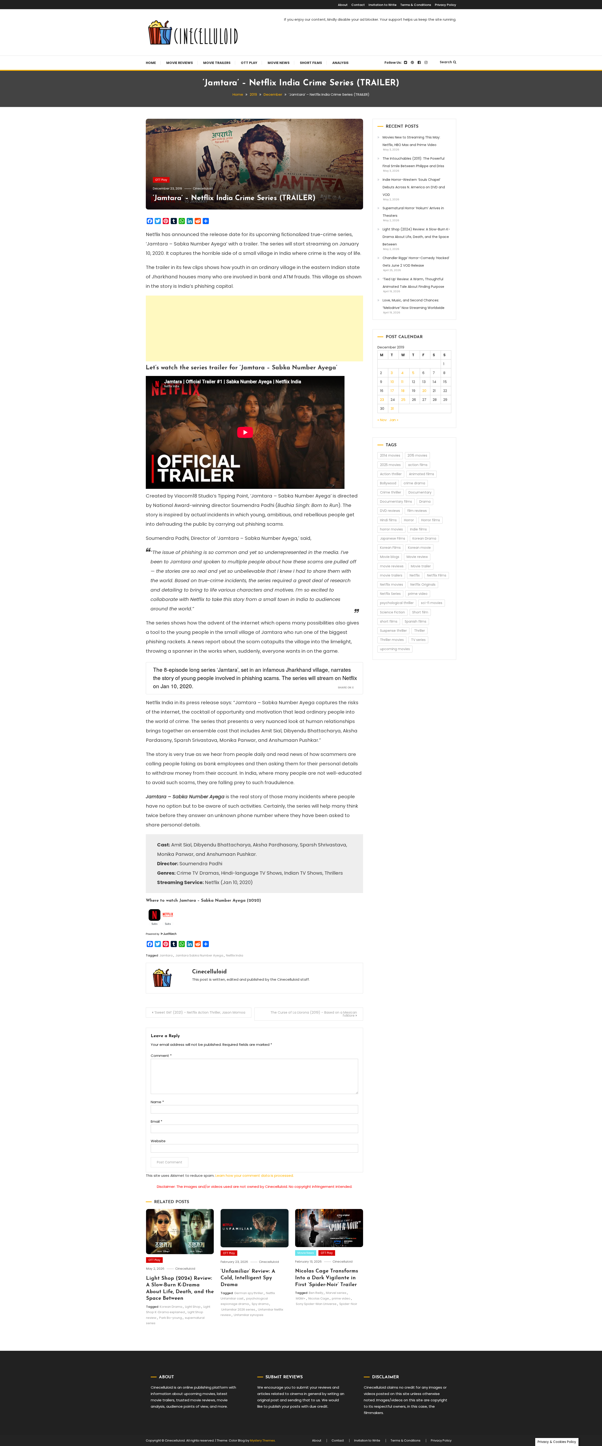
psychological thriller (397, 603)
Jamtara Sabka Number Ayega (199, 955)
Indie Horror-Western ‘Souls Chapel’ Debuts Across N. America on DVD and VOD (414, 187)
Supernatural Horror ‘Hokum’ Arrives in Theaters (413, 212)
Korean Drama (171, 1306)
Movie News (278, 62)
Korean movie (419, 547)
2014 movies (390, 455)
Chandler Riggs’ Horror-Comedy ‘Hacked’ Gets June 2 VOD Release (416, 262)
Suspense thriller (393, 630)
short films (388, 621)
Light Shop (193, 1306)
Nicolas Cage (318, 1298)
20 (424, 390)
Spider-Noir (348, 1304)
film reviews (417, 510)
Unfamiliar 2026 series (238, 1309)
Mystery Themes (262, 1440)
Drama (425, 501)
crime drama (414, 483)
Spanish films (415, 621)
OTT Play (249, 62)
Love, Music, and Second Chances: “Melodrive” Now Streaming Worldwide (413, 304)
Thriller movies (392, 639)
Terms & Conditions (415, 5)
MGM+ (300, 1298)
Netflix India (234, 955)
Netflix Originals (423, 584)
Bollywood (388, 483)
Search (446, 62)
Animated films (421, 474)
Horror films (430, 520)
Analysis (340, 62)
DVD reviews (390, 510)
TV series (418, 639)
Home (151, 62)
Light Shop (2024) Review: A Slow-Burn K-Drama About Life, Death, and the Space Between (416, 237)
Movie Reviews (179, 62)
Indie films (418, 529)
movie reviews (392, 566)
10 (392, 381)
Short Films (311, 62)
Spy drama (260, 1304)
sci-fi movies (431, 603)
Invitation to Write (382, 5)
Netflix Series (390, 593)
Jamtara (166, 955)
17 (392, 390)
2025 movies (390, 464)
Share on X (346, 687)
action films (418, 464)
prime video (341, 1298)
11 (402, 381)
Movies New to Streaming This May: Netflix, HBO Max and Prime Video (411, 141)
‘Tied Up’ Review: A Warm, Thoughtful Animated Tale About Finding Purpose (413, 283)
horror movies (391, 529)
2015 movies (417, 455)
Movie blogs (389, 556)
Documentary (420, 492)
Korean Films (390, 547)
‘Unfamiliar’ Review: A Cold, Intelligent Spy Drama (248, 1278)
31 (392, 408)
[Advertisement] (254, 328)
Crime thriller (390, 492)
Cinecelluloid (203, 188)
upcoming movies (395, 649)
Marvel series (336, 1293)
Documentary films (396, 501)
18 (402, 390)
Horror (409, 520)
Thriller (419, 630)
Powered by (153, 933)
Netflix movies (391, 584)
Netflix (415, 575)
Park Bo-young (170, 1318)
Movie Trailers (216, 62)
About (343, 5)
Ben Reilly (316, 1293)
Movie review (417, 556)
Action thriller (391, 474)
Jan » (393, 419)
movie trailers (391, 575)
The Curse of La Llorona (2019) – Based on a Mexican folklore (313, 1014)
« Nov (382, 419)
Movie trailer (421, 566)
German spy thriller (248, 1293)
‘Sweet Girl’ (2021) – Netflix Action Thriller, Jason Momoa (199, 1012)
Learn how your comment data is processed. (254, 1175)
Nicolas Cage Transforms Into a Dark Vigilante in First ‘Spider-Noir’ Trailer (326, 1277)
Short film (420, 612)
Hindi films (388, 520)
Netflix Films (436, 575)
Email (156, 1121)
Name (157, 1101)
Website (158, 1140)
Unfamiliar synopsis (248, 1315)
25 (403, 399)
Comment (161, 1055)
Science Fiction (392, 612)
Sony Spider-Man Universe (316, 1304)
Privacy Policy (445, 5)
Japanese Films (392, 538)
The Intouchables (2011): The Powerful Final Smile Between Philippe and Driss (413, 162)
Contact (358, 5)
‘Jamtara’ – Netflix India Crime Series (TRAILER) (234, 198)
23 (382, 399)
